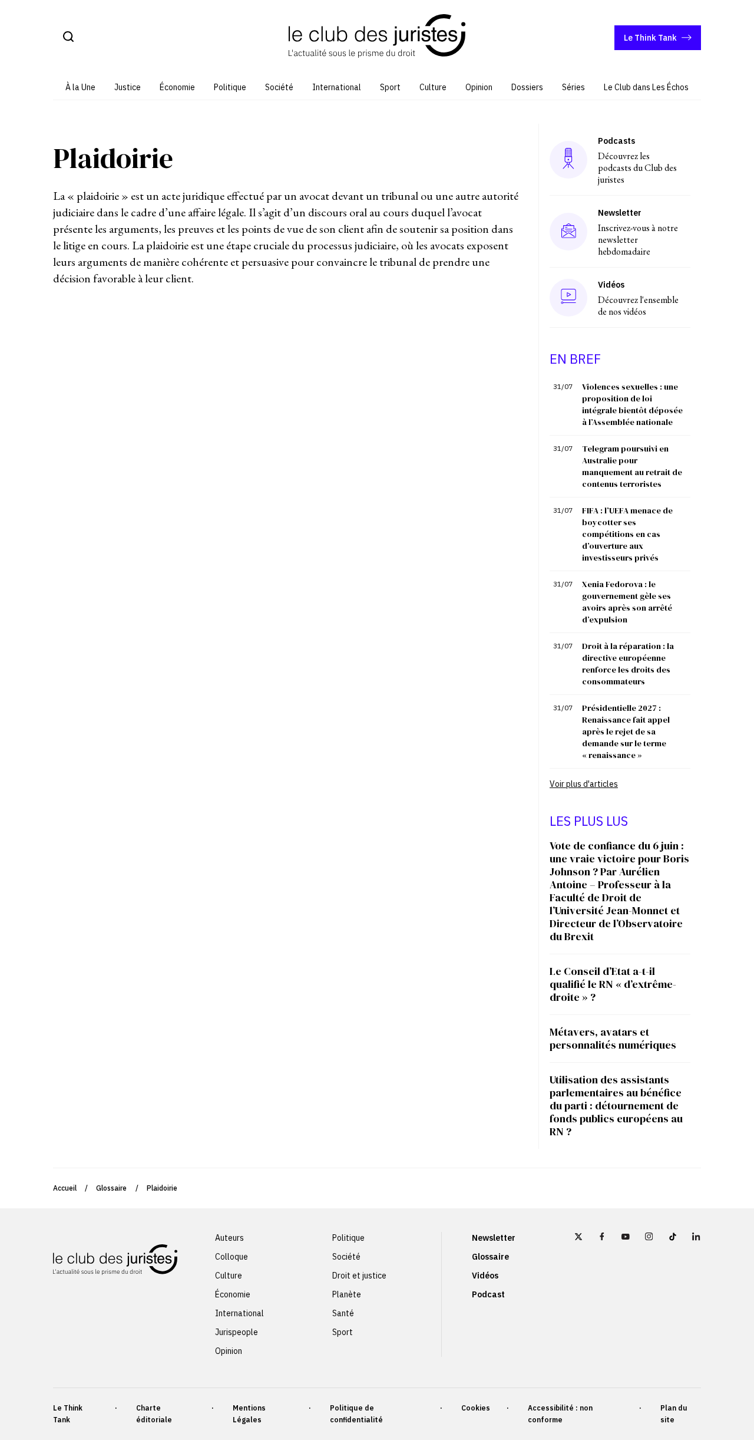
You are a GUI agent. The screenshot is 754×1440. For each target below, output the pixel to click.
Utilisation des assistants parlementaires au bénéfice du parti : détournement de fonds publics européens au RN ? (616, 1105)
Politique (230, 87)
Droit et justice (359, 1275)
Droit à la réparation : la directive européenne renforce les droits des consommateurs (628, 663)
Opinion (478, 87)
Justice (127, 87)
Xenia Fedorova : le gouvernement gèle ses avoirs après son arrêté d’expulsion (627, 601)
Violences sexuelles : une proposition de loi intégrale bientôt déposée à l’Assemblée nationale (632, 404)
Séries (573, 87)
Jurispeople (236, 1332)
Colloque (231, 1256)
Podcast (488, 1294)
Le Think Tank (650, 37)
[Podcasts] (568, 159)
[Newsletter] (568, 231)
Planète (346, 1294)
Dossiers (527, 87)
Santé (343, 1313)
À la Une (80, 87)
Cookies (475, 1407)
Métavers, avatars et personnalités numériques (613, 1038)
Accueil (65, 1188)
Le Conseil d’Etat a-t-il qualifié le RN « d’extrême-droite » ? (613, 984)
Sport (390, 87)
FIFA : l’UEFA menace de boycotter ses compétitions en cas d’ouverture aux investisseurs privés (627, 534)
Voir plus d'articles (584, 784)
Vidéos (485, 1275)
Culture (433, 87)
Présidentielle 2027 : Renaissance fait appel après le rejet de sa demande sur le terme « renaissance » (626, 731)
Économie (177, 87)
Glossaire (111, 1188)
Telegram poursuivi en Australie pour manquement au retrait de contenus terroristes (632, 466)
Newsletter (493, 1238)
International (336, 87)
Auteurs (229, 1238)
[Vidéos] (568, 297)
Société (279, 87)
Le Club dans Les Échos (646, 87)
